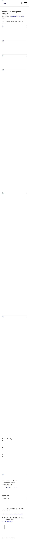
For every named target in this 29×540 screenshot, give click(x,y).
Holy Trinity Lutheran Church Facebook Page (12, 514)
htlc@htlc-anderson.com (11, 487)
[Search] (20, 3)
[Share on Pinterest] (4, 445)
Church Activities (14, 16)
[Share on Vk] (4, 452)
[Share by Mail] (4, 456)
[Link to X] (3, 528)
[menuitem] (20, 3)
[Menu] (24, 3)
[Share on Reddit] (4, 454)
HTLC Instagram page (7, 521)
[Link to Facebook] (3, 526)
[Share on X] (4, 443)
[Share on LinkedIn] (4, 447)
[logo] (12, 3)
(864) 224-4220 (8, 486)
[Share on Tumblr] (4, 450)
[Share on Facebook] (4, 440)
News (19, 16)
